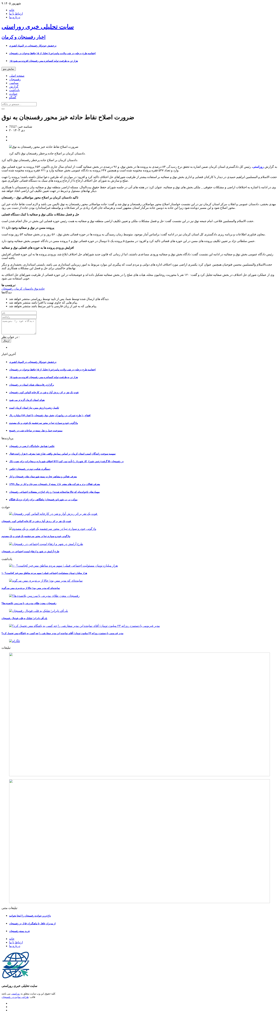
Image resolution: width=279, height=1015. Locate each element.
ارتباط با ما (16, 13)
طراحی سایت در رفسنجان (15, 997)
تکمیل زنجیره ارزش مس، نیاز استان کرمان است (34, 407)
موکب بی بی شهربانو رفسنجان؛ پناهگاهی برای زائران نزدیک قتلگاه (43, 499)
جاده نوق (39, 288)
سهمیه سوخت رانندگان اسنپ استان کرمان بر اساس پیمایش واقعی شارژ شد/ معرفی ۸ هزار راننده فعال (62, 453)
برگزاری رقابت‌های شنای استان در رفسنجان (31, 384)
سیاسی (13, 83)
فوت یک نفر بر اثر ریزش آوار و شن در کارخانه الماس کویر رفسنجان (44, 392)
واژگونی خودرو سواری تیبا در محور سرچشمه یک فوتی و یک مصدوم (43, 423)
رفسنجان (15, 79)
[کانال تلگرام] (139, 641)
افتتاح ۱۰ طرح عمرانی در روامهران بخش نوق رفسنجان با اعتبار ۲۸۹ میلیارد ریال (50, 415)
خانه (11, 10)
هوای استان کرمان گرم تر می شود (27, 400)
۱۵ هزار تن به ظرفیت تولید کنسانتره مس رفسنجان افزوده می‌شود (43, 60)
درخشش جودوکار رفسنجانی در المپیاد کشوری (32, 45)
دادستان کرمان (23, 288)
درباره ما (14, 17)
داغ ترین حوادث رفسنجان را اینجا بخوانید (30, 915)
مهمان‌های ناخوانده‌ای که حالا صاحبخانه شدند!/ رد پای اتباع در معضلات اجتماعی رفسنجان (54, 491)
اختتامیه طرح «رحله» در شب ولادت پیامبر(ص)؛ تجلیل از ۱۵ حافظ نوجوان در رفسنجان (52, 53)
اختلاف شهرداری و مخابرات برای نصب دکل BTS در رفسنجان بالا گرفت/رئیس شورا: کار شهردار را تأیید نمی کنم (66, 461)
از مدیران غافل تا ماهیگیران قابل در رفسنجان (32, 923)
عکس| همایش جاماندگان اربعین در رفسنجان (32, 446)
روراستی (15, 993)
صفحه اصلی (16, 75)
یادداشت (14, 90)
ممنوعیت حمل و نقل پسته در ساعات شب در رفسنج (35, 430)
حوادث (13, 93)
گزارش (13, 86)
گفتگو (12, 97)
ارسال (6, 340)
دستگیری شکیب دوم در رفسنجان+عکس (29, 469)
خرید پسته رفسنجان (19, 931)
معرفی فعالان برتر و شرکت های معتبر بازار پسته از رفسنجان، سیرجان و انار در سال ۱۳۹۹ (54, 484)
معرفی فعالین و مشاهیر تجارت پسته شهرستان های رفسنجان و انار (43, 476)
